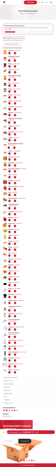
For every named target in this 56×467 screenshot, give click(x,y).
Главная (21, 13)
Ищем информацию (9, 384)
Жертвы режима (8, 393)
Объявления (7, 387)
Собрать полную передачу (12, 44)
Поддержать (30, 2)
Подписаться (25, 441)
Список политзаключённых (10, 377)
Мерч (5, 396)
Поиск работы (7, 390)
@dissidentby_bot (7, 416)
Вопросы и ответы (8, 380)
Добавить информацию (29, 465)
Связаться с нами (8, 403)
